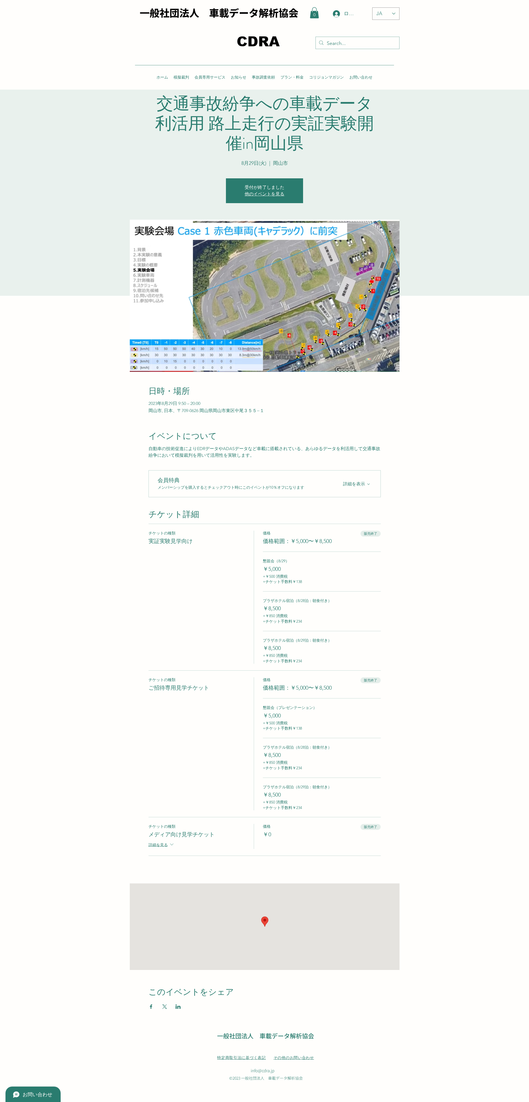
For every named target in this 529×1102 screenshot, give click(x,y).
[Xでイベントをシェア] (164, 1006)
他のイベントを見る (264, 194)
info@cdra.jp (262, 1070)
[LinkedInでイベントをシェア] (178, 1006)
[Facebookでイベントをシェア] (151, 1006)
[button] (314, 12)
